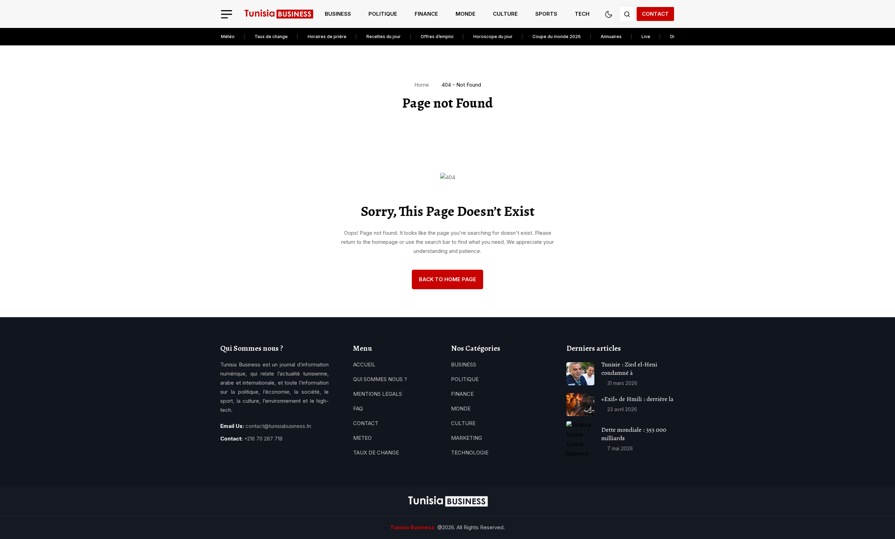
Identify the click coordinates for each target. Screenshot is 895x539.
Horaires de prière (327, 36)
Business (338, 13)
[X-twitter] (247, 456)
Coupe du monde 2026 (556, 36)
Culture (505, 13)
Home (423, 84)
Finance (426, 13)
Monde (465, 13)
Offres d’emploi (437, 36)
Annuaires (611, 36)
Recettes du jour (383, 36)
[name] (278, 14)
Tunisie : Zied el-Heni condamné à (629, 368)
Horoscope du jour (493, 36)
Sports (546, 13)
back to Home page (447, 279)
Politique (382, 13)
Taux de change (271, 36)
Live (646, 36)
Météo (228, 36)
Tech (582, 13)
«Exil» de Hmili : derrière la (637, 399)
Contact (655, 13)
